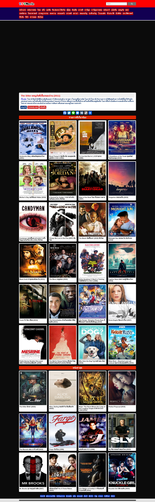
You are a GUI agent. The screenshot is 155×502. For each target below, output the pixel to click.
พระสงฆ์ (79, 496)
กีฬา (26, 17)
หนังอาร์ (107, 10)
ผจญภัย (121, 10)
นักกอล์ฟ (69, 496)
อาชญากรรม (43, 13)
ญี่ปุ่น (68, 10)
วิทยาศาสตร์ (32, 13)
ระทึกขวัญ (93, 13)
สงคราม (53, 13)
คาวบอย (33, 17)
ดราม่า (75, 13)
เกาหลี (80, 10)
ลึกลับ (22, 17)
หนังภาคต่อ (31, 10)
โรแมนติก (102, 13)
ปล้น (74, 496)
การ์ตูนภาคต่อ (96, 10)
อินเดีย (74, 10)
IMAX (113, 496)
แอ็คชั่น (114, 10)
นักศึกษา (107, 496)
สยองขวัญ (83, 13)
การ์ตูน (87, 10)
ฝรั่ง (43, 10)
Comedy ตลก (33, 107)
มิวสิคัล (118, 13)
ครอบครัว (61, 13)
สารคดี (69, 13)
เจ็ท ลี (85, 496)
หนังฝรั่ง (43, 107)
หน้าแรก (23, 10)
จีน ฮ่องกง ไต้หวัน (58, 10)
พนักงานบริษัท (50, 496)
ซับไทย (40, 17)
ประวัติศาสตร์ (128, 13)
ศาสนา (100, 496)
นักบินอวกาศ (61, 496)
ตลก (127, 10)
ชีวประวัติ (110, 13)
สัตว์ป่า (91, 496)
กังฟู (95, 496)
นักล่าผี (42, 496)
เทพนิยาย (23, 13)
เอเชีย (48, 10)
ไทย (39, 10)
